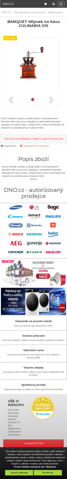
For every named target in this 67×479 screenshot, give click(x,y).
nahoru (33, 179)
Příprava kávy (55, 12)
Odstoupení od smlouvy (36, 146)
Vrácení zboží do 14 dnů (14, 422)
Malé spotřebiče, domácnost (29, 12)
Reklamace (14, 428)
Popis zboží (10, 146)
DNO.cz (8, 4)
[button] (54, 3)
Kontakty (13, 416)
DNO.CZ (6, 12)
